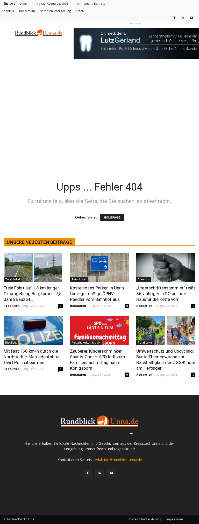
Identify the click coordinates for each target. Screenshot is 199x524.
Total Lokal (12, 279)
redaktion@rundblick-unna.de (118, 459)
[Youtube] (191, 17)
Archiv (80, 11)
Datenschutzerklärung (55, 11)
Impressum (27, 11)
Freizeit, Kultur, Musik (86, 342)
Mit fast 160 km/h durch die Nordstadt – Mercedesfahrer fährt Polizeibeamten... (32, 356)
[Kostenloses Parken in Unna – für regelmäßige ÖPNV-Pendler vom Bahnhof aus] (99, 267)
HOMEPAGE (112, 217)
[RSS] (183, 17)
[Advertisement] (99, 104)
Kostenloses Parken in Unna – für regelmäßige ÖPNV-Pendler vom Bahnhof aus (99, 293)
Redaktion (12, 306)
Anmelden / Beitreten (92, 3)
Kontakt (9, 11)
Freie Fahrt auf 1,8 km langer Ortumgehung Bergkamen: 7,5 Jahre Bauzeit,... (33, 293)
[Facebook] (174, 17)
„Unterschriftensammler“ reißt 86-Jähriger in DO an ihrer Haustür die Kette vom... (165, 293)
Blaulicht (144, 279)
